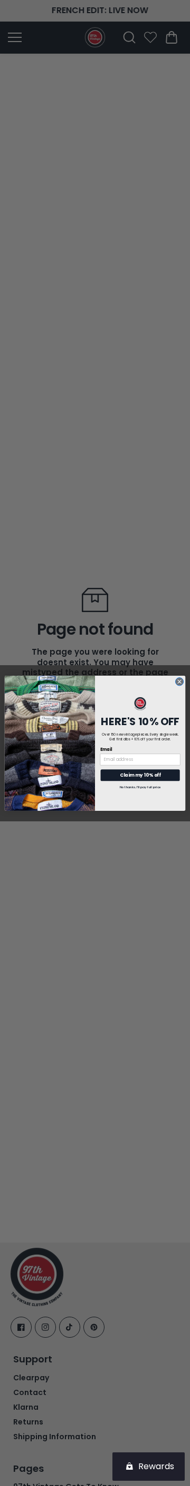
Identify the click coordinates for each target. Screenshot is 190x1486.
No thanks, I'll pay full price (140, 787)
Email (106, 749)
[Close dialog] (179, 681)
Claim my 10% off (140, 775)
